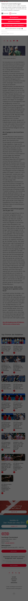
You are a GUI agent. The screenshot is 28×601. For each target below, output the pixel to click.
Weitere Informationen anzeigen (13, 28)
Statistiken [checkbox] (14, 13)
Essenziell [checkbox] (6, 13)
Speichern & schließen (14, 21)
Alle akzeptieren (14, 17)
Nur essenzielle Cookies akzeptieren (14, 25)
